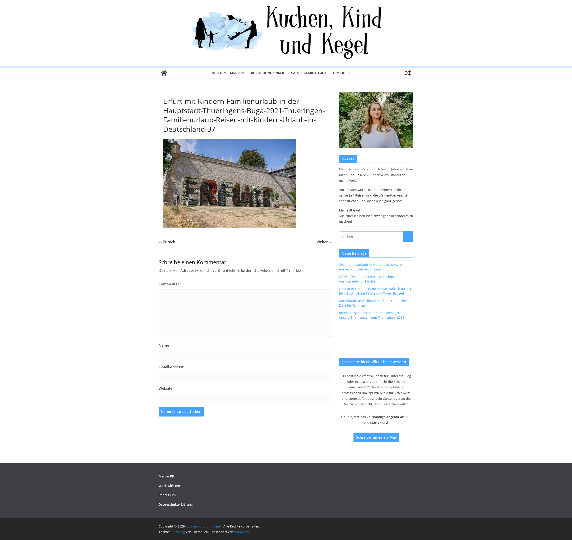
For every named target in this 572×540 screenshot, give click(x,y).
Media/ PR (166, 476)
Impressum (167, 495)
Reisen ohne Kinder (267, 73)
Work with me (169, 485)
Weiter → (324, 241)
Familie (339, 73)
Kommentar (170, 284)
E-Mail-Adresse (171, 366)
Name (164, 345)
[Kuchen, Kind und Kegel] (164, 73)
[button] (347, 73)
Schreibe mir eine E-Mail (376, 437)
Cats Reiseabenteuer (308, 73)
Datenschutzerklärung (176, 504)
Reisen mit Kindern (228, 73)
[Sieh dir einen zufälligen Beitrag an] (408, 73)
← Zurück (167, 241)
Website (165, 388)
